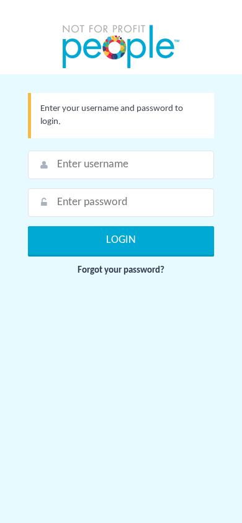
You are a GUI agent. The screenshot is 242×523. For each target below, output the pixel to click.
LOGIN (121, 240)
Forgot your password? (121, 270)
